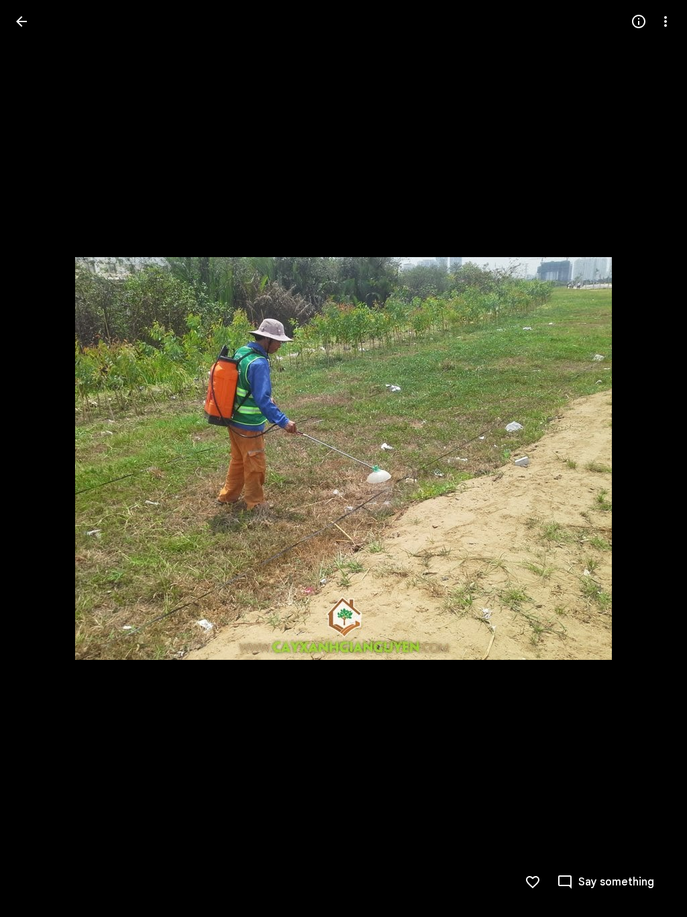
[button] (37, 458)
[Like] (533, 882)
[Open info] (638, 21)
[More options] (665, 21)
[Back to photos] (21, 21)
